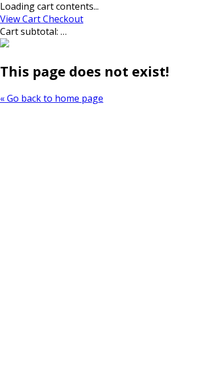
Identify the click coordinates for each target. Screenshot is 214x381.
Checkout (63, 19)
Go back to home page (51, 98)
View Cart (21, 19)
